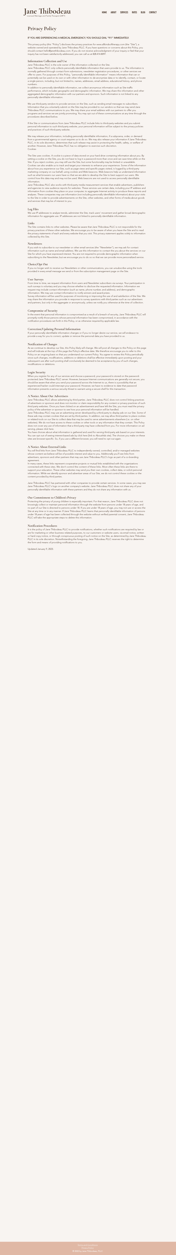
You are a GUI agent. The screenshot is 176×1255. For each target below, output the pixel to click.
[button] (124, 12)
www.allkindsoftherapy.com (111, 44)
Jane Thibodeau (47, 11)
